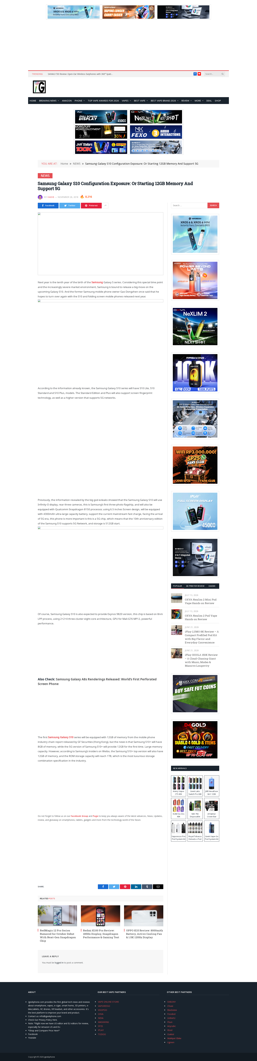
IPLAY (101, 1030)
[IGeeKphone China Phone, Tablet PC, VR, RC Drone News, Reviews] (39, 87)
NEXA (100, 1018)
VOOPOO (102, 1010)
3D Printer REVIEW (195, 586)
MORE (198, 100)
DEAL (209, 100)
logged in (59, 962)
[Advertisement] (128, 45)
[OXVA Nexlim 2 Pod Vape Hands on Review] (176, 614)
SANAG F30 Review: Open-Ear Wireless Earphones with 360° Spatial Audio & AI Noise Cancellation (81, 74)
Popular (177, 586)
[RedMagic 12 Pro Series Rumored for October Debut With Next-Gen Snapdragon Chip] (57, 915)
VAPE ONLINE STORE (108, 1001)
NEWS (45, 176)
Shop (218, 100)
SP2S (100, 1026)
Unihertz (171, 1018)
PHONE (78, 100)
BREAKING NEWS (48, 100)
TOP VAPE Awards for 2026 (103, 100)
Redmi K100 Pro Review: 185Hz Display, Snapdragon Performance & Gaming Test (101, 934)
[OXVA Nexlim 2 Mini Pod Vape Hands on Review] (176, 598)
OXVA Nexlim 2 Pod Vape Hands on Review (201, 617)
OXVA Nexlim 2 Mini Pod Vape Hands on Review (201, 601)
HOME (33, 100)
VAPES (125, 100)
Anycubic (171, 1026)
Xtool (169, 1030)
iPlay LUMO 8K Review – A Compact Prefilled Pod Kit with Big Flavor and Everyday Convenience (202, 637)
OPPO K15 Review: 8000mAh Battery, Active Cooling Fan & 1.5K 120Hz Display (144, 934)
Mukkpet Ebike (174, 1038)
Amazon (67, 100)
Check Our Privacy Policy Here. (42, 1019)
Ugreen (170, 1042)
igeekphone (49, 1056)
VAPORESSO (104, 1006)
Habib (50, 197)
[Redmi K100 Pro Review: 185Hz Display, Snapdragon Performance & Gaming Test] (100, 915)
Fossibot (171, 1014)
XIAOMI (212, 586)
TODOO (102, 1034)
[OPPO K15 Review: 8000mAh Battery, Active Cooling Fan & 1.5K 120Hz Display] (143, 915)
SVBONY (171, 1001)
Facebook (33, 1034)
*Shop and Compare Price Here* (44, 1030)
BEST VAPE (139, 100)
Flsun (169, 1022)
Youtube (32, 1037)
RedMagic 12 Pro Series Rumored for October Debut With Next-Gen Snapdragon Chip (58, 935)
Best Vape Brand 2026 (163, 100)
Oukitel (170, 1034)
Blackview (172, 1010)
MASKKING (103, 1022)
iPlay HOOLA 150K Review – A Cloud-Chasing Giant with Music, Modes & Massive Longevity (201, 660)
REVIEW (185, 100)
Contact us (33, 1016)
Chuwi (170, 1006)
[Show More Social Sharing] (105, 205)
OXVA (100, 1014)
